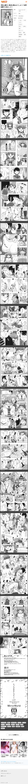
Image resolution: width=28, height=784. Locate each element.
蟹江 (19, 13)
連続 (24, 32)
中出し (20, 26)
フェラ (20, 22)
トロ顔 (24, 20)
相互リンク (3, 776)
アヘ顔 (20, 20)
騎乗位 (20, 36)
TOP (2, 761)
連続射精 (20, 34)
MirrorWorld (21, 16)
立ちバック (21, 30)
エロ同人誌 (4, 722)
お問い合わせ (4, 771)
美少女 (20, 32)
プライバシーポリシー (6, 773)
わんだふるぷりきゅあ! (22, 10)
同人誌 (5, 761)
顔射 (25, 34)
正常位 (24, 26)
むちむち (20, 24)
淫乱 (19, 28)
